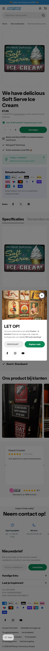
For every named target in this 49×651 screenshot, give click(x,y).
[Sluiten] (41, 295)
